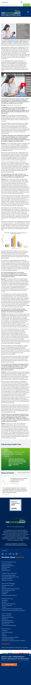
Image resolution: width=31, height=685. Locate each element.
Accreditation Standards (8, 622)
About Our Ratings (8, 583)
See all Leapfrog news (23, 472)
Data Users (4, 568)
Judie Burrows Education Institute (10, 637)
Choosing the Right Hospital (8, 575)
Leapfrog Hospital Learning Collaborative (12, 608)
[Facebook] (5, 554)
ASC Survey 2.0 (5, 623)
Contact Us (4, 635)
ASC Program (7, 614)
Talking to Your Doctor (7, 580)
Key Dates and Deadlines (8, 617)
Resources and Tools (7, 578)
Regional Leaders (6, 567)
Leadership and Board (7, 632)
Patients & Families (6, 564)
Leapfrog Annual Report (8, 639)
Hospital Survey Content (8, 585)
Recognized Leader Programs (9, 595)
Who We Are (6, 629)
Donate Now (6, 644)
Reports (4, 587)
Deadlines (4, 602)
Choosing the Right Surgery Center (10, 577)
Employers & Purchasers (8, 565)
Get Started (4, 600)
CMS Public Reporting (7, 620)
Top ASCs (4, 593)
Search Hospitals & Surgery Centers (9, 5)
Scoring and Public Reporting (9, 625)
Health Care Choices (9, 573)
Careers (4, 634)
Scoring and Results (7, 605)
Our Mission (5, 630)
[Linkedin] (13, 554)
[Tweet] (3, 554)
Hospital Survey (7, 599)
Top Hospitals (5, 592)
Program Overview (6, 615)
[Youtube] (9, 554)
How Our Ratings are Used (8, 590)
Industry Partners (6, 570)
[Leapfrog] (11, 12)
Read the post (13, 483)
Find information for (9, 562)
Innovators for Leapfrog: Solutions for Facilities (13, 610)
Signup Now (9, 664)
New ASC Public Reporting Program (10, 588)
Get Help (4, 607)
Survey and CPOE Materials (8, 603)
